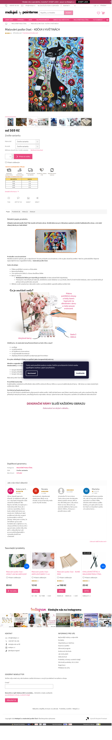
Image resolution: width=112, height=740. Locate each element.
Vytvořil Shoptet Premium (98, 719)
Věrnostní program (64, 648)
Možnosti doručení (37, 150)
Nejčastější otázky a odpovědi (48, 6)
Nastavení (32, 373)
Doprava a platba (63, 646)
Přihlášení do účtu (64, 668)
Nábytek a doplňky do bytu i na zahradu (45, 709)
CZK (95, 6)
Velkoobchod (62, 657)
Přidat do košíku (24, 156)
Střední (19, 473)
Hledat (68, 13)
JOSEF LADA (83, 2)
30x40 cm (60, 596)
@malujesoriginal (13, 651)
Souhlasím (80, 373)
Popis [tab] (8, 212)
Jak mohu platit (63, 654)
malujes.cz (11, 647)
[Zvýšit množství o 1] (13, 155)
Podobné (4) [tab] (16, 212)
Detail (35, 591)
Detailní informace (11, 192)
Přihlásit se (11, 700)
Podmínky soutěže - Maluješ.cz (69, 709)
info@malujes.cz (13, 638)
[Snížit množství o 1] (13, 158)
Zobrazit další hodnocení (98, 541)
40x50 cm (68, 596)
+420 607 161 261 (13, 641)
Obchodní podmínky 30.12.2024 (68, 662)
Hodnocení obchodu (64, 651)
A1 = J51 (34, 596)
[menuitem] (9, 20)
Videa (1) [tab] (25, 212)
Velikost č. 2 (86, 596)
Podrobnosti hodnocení (30, 33)
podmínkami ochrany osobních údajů (18, 695)
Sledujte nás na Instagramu (64, 610)
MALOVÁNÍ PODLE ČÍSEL (24, 468)
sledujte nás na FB (14, 644)
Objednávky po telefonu (66, 643)
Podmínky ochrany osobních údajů (69, 660)
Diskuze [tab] (32, 212)
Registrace (61, 665)
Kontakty (66, 6)
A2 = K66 (42, 596)
